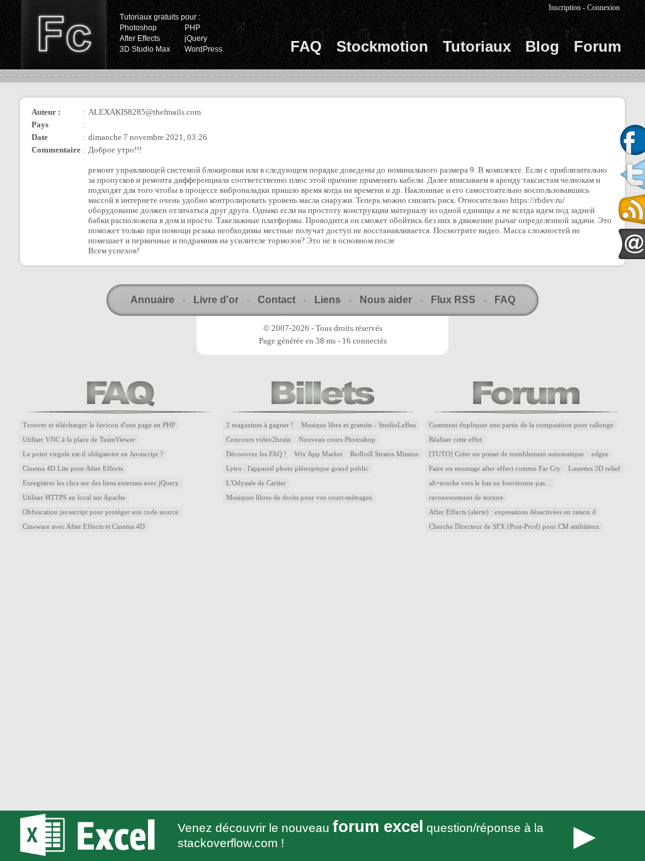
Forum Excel (322, 836)
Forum (597, 46)
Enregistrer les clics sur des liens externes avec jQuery (101, 483)
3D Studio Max (145, 49)
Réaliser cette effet (455, 439)
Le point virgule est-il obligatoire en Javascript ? (93, 454)
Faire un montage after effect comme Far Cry (495, 468)
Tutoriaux (477, 46)
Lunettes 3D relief (594, 468)
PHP (192, 27)
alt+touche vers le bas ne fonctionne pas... (490, 483)
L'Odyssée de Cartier (256, 483)
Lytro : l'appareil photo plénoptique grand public (297, 468)
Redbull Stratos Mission (384, 454)
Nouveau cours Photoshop (337, 439)
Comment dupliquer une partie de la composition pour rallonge (521, 425)
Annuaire (152, 299)
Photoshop (138, 27)
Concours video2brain (258, 439)
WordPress (203, 49)
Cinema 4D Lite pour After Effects (73, 468)
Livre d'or (216, 299)
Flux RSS (453, 299)
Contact (276, 299)
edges (599, 454)
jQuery (196, 38)
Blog (542, 46)
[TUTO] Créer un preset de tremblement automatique (506, 454)
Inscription (565, 7)
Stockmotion (382, 46)
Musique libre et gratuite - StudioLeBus (358, 425)
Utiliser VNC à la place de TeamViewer (79, 439)
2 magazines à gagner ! (260, 425)
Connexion (603, 7)
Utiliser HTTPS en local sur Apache (74, 497)
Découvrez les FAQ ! (256, 454)
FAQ (306, 46)
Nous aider (386, 299)
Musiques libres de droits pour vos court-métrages (299, 497)
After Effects (140, 38)
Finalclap (63, 34)
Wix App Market (318, 454)
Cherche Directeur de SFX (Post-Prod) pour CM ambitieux (514, 526)
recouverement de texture (466, 497)
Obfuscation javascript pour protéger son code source (100, 512)
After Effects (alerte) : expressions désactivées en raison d (512, 512)
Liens (327, 299)
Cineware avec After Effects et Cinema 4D (84, 526)
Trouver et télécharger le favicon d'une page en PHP (99, 425)
